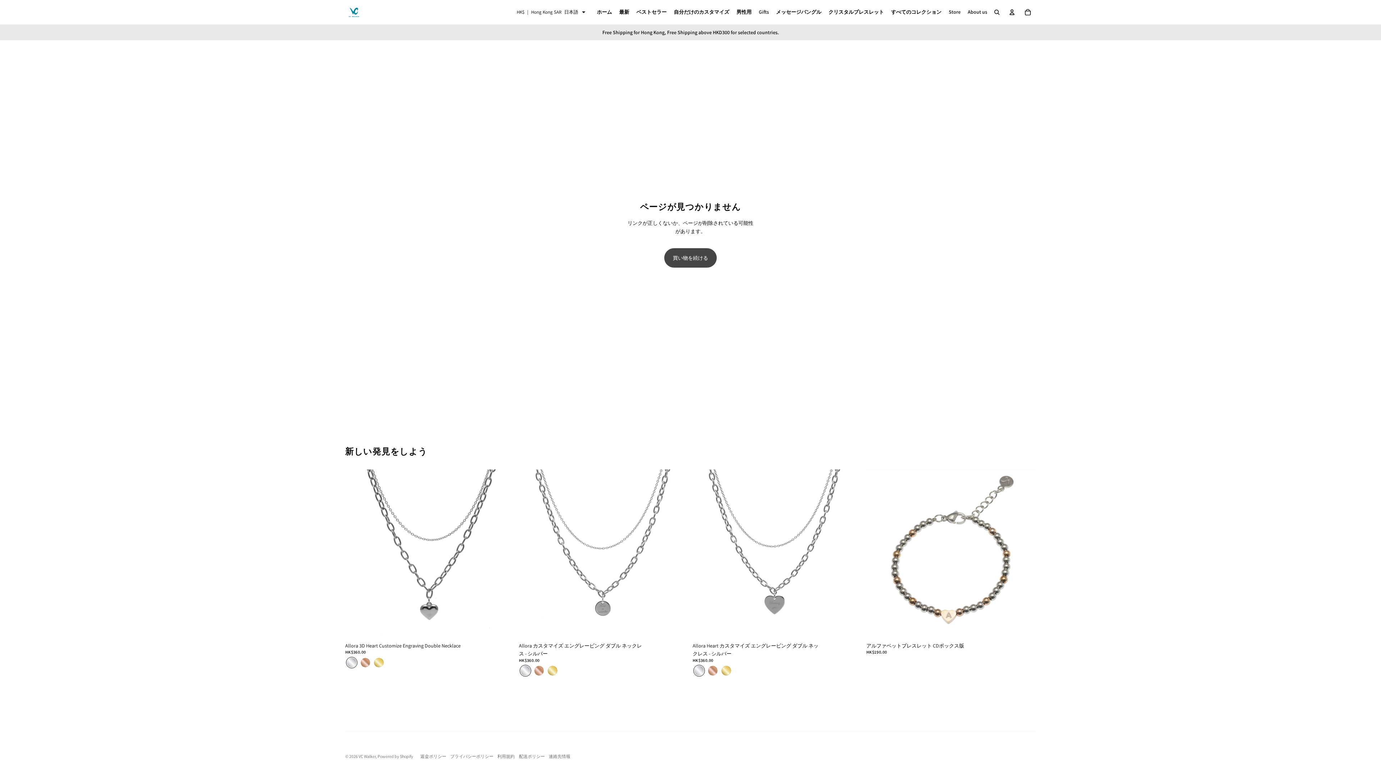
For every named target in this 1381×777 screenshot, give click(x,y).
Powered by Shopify (395, 756)
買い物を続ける (690, 258)
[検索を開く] (997, 12)
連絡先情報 (559, 756)
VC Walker (367, 756)
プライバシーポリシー (471, 756)
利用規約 (506, 756)
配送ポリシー (532, 756)
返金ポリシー (433, 756)
